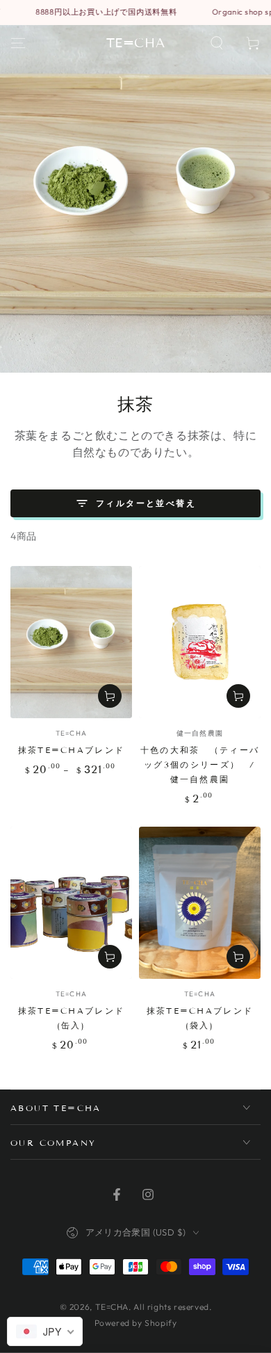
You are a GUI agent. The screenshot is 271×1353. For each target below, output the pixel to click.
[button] (217, 43)
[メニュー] (18, 43)
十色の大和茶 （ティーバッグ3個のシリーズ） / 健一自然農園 (200, 764)
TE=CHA (112, 1307)
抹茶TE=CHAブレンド (71, 750)
